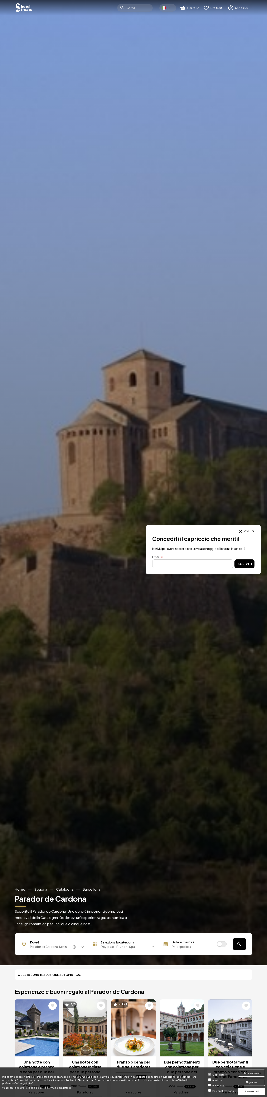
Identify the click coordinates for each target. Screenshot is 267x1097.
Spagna (40, 889)
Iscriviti (244, 564)
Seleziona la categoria (117, 942)
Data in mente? (183, 942)
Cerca (239, 944)
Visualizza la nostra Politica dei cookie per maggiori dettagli (36, 1087)
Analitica (217, 1079)
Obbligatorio (220, 1074)
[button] (123, 947)
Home (20, 889)
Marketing (218, 1085)
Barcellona (91, 889)
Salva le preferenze (251, 1073)
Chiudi (249, 531)
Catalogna (64, 889)
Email (156, 557)
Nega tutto (251, 1082)
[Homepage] (24, 8)
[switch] (222, 944)
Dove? (34, 942)
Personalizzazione (223, 1090)
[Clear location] (75, 947)
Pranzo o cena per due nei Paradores (133, 1064)
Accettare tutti (251, 1091)
